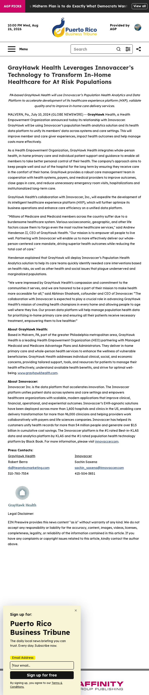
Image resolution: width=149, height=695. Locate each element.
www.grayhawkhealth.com (37, 373)
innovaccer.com (106, 441)
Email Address (22, 658)
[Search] (118, 49)
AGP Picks (12, 6)
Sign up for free (42, 675)
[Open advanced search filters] (128, 49)
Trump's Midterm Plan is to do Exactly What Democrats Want (72, 6)
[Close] (76, 610)
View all (139, 6)
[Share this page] (138, 49)
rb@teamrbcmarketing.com (28, 468)
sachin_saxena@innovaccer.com (99, 468)
